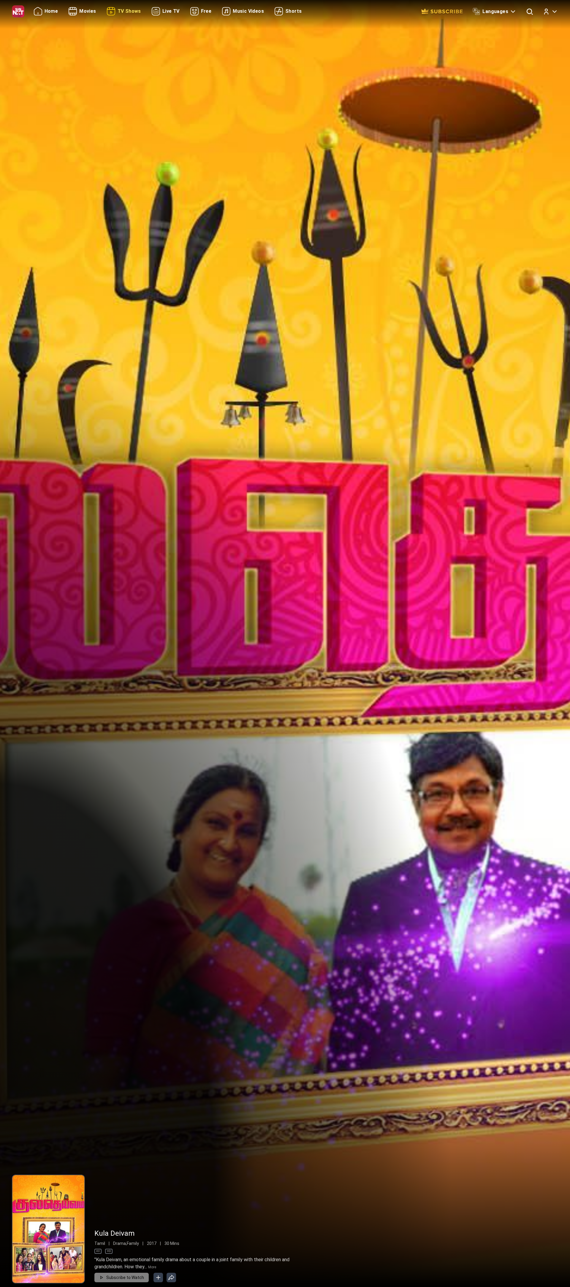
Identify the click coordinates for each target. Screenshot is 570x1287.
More (152, 1267)
